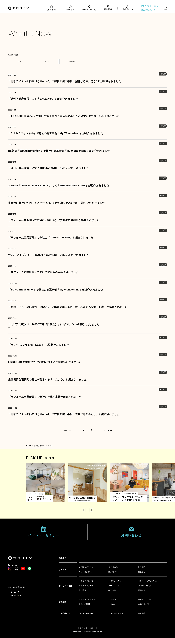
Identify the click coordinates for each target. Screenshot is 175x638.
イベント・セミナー (152, 6)
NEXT (109, 430)
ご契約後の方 (127, 9)
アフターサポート (115, 613)
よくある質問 (84, 604)
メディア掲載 (114, 586)
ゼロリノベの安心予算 (147, 581)
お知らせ (112, 604)
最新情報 (108, 9)
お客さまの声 (143, 604)
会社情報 (82, 590)
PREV (65, 430)
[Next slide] (91, 510)
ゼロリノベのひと (115, 581)
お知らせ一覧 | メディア (43, 446)
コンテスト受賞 (144, 586)
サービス (70, 9)
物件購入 (142, 567)
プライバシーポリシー (87, 628)
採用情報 (142, 590)
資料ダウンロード (145, 599)
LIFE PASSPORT (86, 613)
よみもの (112, 599)
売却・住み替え (85, 572)
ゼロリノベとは (89, 9)
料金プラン (142, 572)
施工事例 (51, 9)
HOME (28, 446)
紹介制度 (142, 613)
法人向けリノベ (114, 572)
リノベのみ (113, 567)
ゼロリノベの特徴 (86, 581)
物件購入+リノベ (86, 567)
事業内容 (112, 590)
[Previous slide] (83, 510)
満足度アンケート (86, 586)
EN (165, 8)
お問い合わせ (149, 10)
